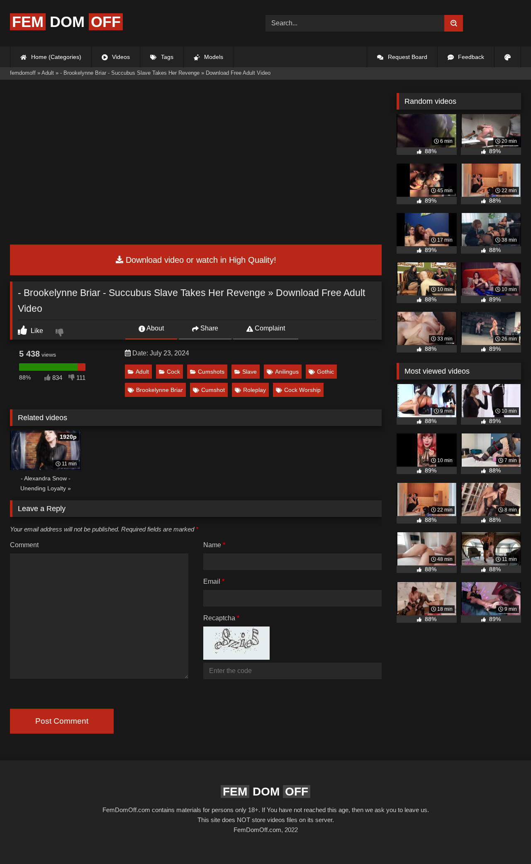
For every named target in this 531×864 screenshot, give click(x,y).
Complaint (269, 328)
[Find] (453, 23)
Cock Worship (302, 390)
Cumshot (213, 390)
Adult (142, 371)
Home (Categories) (55, 57)
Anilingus (287, 371)
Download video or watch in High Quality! (199, 259)
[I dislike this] (61, 333)
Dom (66, 21)
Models (212, 57)
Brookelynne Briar (159, 390)
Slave (249, 371)
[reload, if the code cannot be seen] (236, 657)
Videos (120, 57)
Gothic (325, 371)
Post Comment (61, 721)
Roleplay (254, 390)
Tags (166, 57)
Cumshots (211, 371)
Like (36, 330)
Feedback (470, 57)
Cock (173, 371)
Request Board (406, 57)
